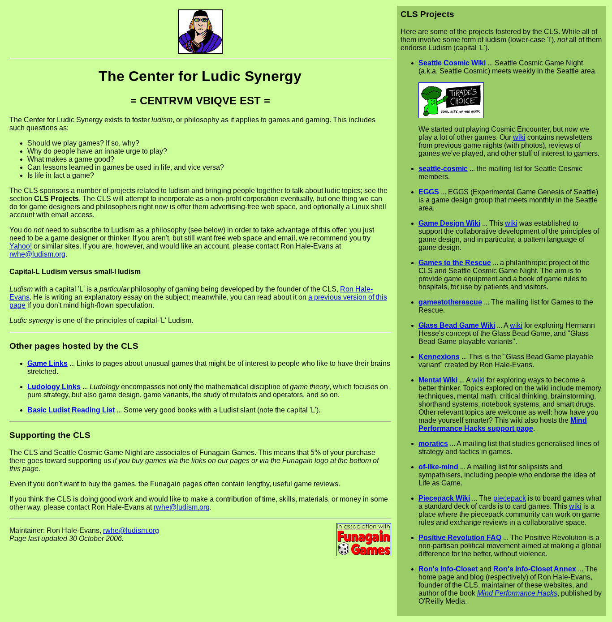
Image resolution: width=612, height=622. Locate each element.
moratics (433, 443)
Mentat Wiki (437, 380)
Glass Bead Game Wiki (456, 325)
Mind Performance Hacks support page (502, 424)
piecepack (509, 498)
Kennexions (439, 356)
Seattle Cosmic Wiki (452, 63)
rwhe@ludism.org (37, 254)
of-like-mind (438, 467)
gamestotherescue (450, 302)
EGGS (428, 192)
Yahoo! (20, 246)
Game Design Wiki (449, 223)
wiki (519, 137)
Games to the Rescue (454, 262)
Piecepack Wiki (444, 498)
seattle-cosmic (443, 168)
